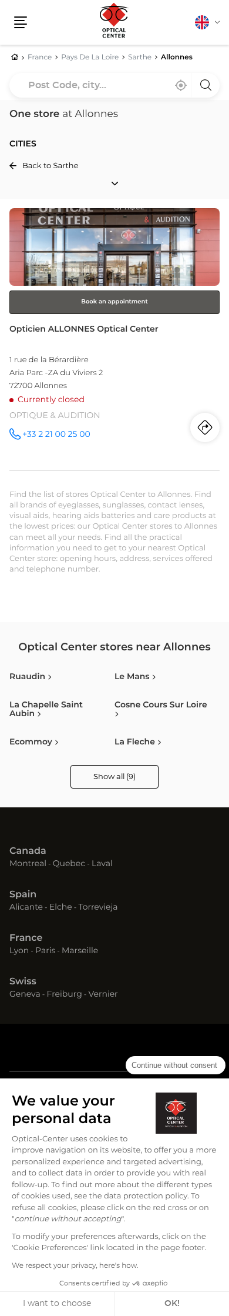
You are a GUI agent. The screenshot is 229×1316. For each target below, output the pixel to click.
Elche (60, 908)
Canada (27, 851)
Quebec (69, 864)
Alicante (26, 908)
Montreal (27, 864)
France (25, 938)
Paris (45, 951)
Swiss (22, 982)
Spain (22, 895)
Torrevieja (97, 908)
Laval (102, 864)
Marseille (80, 951)
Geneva (25, 995)
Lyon (19, 951)
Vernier (102, 995)
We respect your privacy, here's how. (75, 1266)
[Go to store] (114, 339)
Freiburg (64, 995)
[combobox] (114, 85)
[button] (20, 22)
